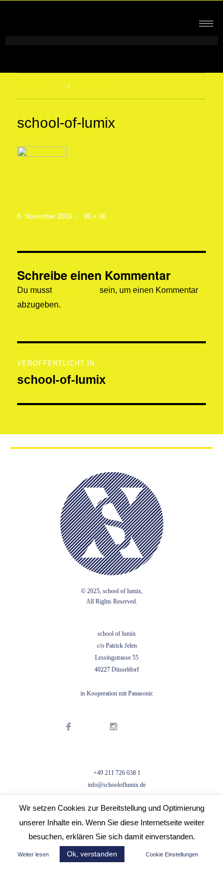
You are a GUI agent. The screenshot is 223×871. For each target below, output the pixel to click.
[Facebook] (79, 739)
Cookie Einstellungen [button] (172, 854)
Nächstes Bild (95, 86)
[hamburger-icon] (206, 23)
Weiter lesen (33, 854)
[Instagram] (124, 739)
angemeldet (75, 290)
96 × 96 (94, 216)
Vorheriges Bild (39, 86)
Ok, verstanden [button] (92, 854)
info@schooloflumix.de (117, 784)
